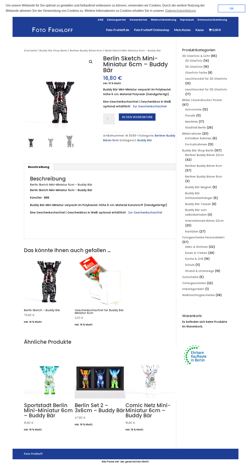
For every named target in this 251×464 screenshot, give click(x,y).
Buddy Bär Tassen (198, 204)
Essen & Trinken (196, 253)
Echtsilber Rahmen (198, 138)
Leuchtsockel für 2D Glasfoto (206, 79)
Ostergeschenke (194, 283)
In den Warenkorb (137, 117)
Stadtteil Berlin (195, 127)
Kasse (200, 30)
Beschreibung (38, 167)
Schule (190, 265)
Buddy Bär (144, 140)
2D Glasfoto (194, 61)
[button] (90, 61)
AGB (100, 20)
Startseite (30, 50)
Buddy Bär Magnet (198, 187)
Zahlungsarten (116, 20)
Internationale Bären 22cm (204, 221)
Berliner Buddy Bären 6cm (86, 50)
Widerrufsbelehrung (163, 20)
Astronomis (193, 109)
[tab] (39, 167)
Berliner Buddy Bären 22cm (204, 155)
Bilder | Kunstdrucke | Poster (202, 100)
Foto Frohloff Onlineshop (151, 30)
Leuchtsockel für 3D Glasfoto (206, 89)
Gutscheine (190, 277)
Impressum (187, 20)
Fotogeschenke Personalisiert (203, 237)
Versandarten (138, 20)
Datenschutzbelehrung (212, 20)
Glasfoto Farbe (196, 73)
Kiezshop (37, 230)
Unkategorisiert (193, 289)
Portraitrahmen (196, 144)
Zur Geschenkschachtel (150, 106)
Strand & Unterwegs (199, 271)
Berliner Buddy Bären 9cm (203, 177)
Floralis (190, 116)
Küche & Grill (194, 259)
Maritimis (191, 122)
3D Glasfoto (194, 67)
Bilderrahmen (191, 134)
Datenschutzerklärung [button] (180, 10)
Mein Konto (182, 30)
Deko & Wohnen (196, 247)
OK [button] (232, 8)
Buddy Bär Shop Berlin (53, 50)
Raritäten (191, 231)
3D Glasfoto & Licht (196, 56)
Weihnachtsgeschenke (198, 295)
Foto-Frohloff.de (117, 30)
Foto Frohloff (53, 230)
